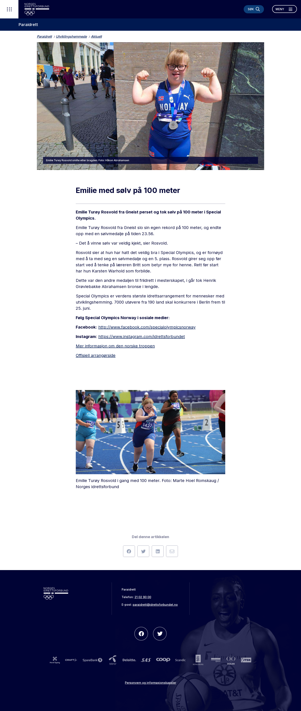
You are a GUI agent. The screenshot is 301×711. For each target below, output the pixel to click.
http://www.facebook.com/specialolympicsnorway (147, 327)
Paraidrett (28, 24)
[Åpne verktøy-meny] (9, 9)
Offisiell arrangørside (95, 355)
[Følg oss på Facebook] (141, 634)
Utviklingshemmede (71, 36)
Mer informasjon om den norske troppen (115, 346)
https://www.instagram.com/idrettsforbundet (141, 336)
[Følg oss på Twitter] (160, 634)
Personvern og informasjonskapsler (150, 682)
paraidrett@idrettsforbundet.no (155, 604)
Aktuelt (96, 36)
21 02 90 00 (143, 597)
